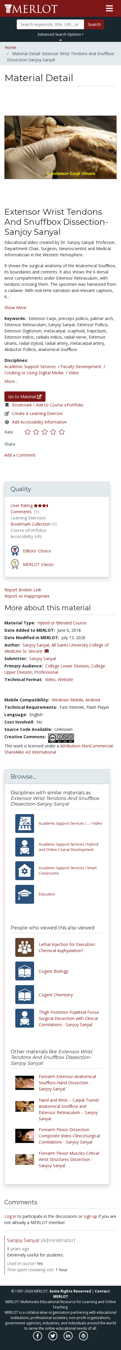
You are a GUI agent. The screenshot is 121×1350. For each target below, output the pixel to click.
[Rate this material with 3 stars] (46, 432)
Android (92, 700)
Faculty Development (81, 366)
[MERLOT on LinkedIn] (68, 1338)
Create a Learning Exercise (37, 413)
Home (10, 47)
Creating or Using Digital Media (33, 372)
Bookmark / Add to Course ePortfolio (47, 405)
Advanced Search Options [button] (59, 34)
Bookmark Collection (31, 524)
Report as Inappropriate (27, 596)
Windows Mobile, (68, 700)
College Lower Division (67, 666)
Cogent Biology (53, 971)
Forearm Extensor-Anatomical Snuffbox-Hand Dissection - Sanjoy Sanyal (67, 1083)
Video (73, 372)
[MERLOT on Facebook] (38, 1338)
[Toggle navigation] (109, 8)
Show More (15, 307)
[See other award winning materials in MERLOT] (16, 550)
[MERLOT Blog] (83, 1338)
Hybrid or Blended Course (62, 623)
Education (47, 894)
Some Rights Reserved (70, 1291)
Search (94, 24)
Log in (10, 1216)
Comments (21, 511)
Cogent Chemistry (56, 995)
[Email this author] (47, 651)
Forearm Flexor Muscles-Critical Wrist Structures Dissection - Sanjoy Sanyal (69, 1159)
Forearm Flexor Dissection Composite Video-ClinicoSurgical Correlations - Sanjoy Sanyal (69, 1136)
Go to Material (22, 396)
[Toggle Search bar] (60, 40)
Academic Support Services (30, 366)
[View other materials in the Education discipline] (27, 894)
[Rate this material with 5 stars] (62, 432)
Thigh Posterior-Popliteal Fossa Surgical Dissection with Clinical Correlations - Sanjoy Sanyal (69, 1018)
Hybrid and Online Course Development (68, 847)
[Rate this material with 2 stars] (37, 432)
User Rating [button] (22, 505)
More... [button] (10, 381)
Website (65, 679)
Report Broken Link (22, 590)
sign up (90, 1216)
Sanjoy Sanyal (42, 658)
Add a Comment (20, 455)
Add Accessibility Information (39, 422)
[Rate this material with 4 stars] (54, 432)
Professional (46, 672)
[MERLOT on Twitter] (53, 1338)
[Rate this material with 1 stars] (29, 432)
